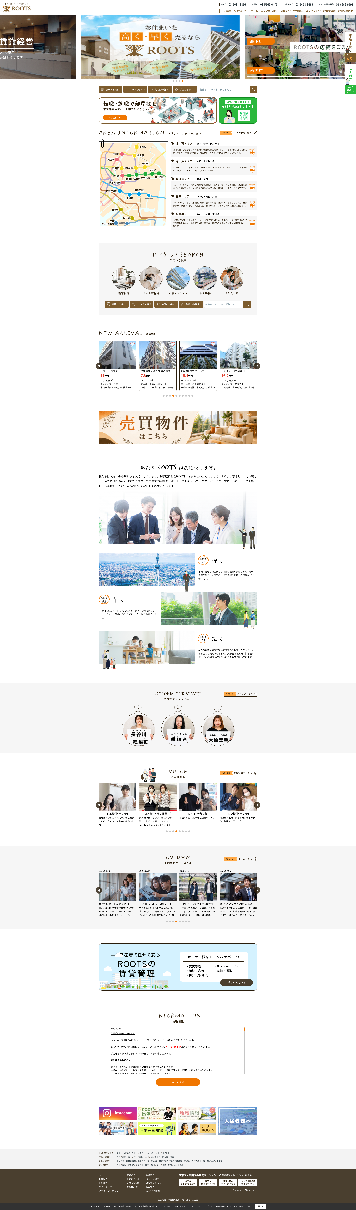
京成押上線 (200, 1161)
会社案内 (298, 11)
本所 (147, 1157)
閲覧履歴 (227, 10)
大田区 (150, 1152)
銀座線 (219, 1161)
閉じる (261, 1206)
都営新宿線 (131, 1161)
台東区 (135, 1152)
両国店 (218, 36)
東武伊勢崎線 (176, 1161)
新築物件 (150, 1175)
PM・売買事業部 (96, 70)
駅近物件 (150, 1187)
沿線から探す (112, 89)
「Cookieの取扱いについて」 (224, 1206)
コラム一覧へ (245, 859)
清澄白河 (139, 1165)
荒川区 (158, 1152)
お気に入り (241, 10)
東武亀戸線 (189, 1161)
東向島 (157, 1157)
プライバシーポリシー (110, 1190)
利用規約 (103, 1183)
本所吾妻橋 (178, 1165)
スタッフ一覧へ (245, 693)
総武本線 (211, 1161)
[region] (178, 1050)
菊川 (153, 1165)
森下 (147, 1165)
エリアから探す (269, 11)
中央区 (142, 1152)
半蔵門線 (121, 1161)
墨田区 (119, 1152)
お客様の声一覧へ (243, 773)
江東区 (127, 1152)
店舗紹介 (286, 11)
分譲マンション (153, 1183)
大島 (119, 1157)
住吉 (170, 1165)
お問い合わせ (345, 11)
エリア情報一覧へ (243, 132)
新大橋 (165, 1157)
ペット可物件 (152, 1179)
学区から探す (186, 89)
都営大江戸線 (144, 1161)
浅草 (172, 1157)
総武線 (154, 1161)
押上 (118, 1165)
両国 (141, 1157)
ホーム (254, 11)
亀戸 (130, 1157)
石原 (136, 1157)
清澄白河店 (100, 41)
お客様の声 (329, 11)
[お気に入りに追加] (132, 344)
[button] (173, 81)
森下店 (208, 54)
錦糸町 (131, 1165)
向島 (124, 1157)
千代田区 (166, 1152)
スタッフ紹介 (313, 11)
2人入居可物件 (153, 1190)
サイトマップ (105, 1187)
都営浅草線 (164, 1161)
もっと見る (178, 1082)
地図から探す (162, 89)
